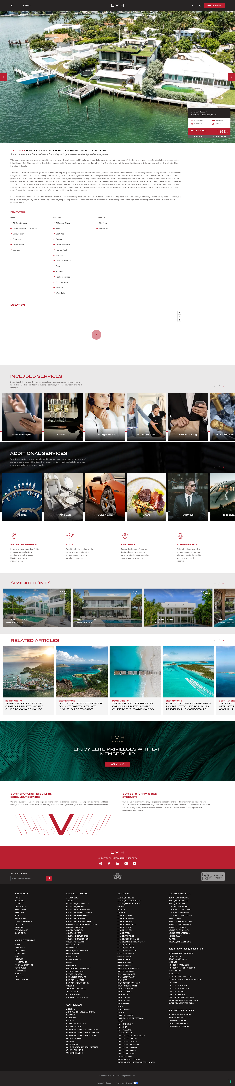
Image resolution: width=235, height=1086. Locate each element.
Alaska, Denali (73, 898)
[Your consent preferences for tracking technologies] (230, 1081)
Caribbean (20, 950)
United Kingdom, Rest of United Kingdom (136, 1062)
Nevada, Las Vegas (74, 974)
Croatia (121, 907)
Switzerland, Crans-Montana (131, 1036)
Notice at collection (104, 1083)
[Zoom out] (179, 316)
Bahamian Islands (177, 1017)
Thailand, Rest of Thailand (181, 997)
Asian (17, 944)
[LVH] (117, 5)
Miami (28, 5)
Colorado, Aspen (74, 933)
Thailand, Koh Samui (178, 985)
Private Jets (20, 918)
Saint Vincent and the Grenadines (82, 1047)
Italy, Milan (123, 995)
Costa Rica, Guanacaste (180, 909)
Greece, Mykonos (125, 962)
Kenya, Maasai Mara (178, 959)
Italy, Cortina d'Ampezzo (129, 983)
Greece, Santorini (126, 971)
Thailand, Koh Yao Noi (179, 988)
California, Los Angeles (77, 904)
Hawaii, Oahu (72, 956)
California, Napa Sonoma (78, 909)
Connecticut (72, 948)
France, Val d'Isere (126, 948)
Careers (19, 924)
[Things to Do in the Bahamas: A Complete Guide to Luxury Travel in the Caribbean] (188, 671)
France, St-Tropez (126, 945)
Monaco (121, 1006)
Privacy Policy (21, 930)
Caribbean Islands (177, 1020)
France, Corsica (125, 921)
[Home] (100, 863)
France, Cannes (125, 915)
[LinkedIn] (117, 863)
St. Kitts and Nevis (74, 1050)
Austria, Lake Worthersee (129, 901)
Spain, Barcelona (125, 1024)
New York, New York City (77, 983)
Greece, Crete (124, 959)
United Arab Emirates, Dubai (181, 1003)
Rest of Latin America (179, 898)
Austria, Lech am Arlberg (129, 904)
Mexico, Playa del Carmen (180, 921)
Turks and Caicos (74, 1053)
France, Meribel (125, 930)
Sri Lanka (173, 982)
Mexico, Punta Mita (177, 927)
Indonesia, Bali (175, 956)
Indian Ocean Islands (178, 1023)
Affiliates (19, 912)
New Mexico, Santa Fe (76, 977)
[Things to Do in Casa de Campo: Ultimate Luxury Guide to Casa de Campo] (28, 671)
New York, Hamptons (75, 980)
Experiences (20, 907)
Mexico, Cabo (175, 918)
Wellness (19, 977)
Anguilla (70, 1009)
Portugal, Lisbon (125, 1015)
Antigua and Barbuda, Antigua (80, 1012)
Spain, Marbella (125, 1033)
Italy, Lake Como (125, 989)
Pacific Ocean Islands (179, 1026)
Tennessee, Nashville (76, 989)
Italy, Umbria (123, 1003)
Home (17, 898)
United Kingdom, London (129, 1059)
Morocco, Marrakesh (179, 965)
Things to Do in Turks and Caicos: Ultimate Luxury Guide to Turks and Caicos (133, 706)
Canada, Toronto (74, 927)
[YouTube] (134, 863)
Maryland (71, 965)
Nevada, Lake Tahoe (75, 971)
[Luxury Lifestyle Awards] (213, 876)
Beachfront (20, 947)
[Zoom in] (179, 312)
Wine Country (21, 980)
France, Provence (126, 936)
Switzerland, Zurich (127, 1053)
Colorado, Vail (73, 945)
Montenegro (123, 1009)
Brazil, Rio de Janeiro (178, 901)
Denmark (122, 909)
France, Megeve (125, 927)
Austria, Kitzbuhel (126, 898)
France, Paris (124, 933)
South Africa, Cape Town (180, 977)
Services (19, 904)
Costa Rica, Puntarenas (179, 912)
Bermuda (70, 1021)
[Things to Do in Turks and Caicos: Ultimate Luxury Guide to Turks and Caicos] (135, 671)
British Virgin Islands (76, 1024)
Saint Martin (72, 1044)
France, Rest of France (128, 939)
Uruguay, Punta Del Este (180, 942)
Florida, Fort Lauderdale (78, 951)
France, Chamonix (126, 918)
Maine (69, 962)
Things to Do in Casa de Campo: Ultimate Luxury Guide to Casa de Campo (24, 706)
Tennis (18, 974)
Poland (121, 1012)
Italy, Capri (122, 980)
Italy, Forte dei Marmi (127, 986)
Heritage (19, 959)
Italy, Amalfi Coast (126, 974)
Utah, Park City (73, 995)
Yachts (18, 915)
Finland (121, 912)
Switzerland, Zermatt (128, 1050)
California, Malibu (74, 907)
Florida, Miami (72, 953)
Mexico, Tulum (175, 936)
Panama (172, 939)
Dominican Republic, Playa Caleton (82, 1032)
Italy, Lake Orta (125, 992)
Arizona (70, 901)
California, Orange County (79, 912)
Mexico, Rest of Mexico (179, 933)
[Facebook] (109, 863)
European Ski (21, 953)
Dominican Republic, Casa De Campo (82, 1029)
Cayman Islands (73, 1026)
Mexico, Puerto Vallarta (180, 924)
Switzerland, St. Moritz (128, 1044)
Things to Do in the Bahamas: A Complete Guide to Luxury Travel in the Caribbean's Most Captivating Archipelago (188, 709)
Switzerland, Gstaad (127, 1042)
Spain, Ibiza (122, 1027)
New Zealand (175, 971)
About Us (19, 927)
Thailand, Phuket (176, 991)
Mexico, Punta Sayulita (179, 930)
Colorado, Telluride (75, 942)
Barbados (71, 1018)
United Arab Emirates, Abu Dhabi (183, 1000)
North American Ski (24, 965)
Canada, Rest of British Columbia (81, 924)
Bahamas (70, 1015)
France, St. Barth (74, 1038)
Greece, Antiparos (126, 953)
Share (199, 136)
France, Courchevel (127, 924)
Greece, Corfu (124, 956)
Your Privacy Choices (124, 1083)
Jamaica (70, 1041)
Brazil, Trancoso (177, 904)
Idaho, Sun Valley (74, 959)
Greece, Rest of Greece (128, 968)
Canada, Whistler (74, 930)
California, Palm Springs (77, 915)
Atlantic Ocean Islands (180, 1014)
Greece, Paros (124, 965)
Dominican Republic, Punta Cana (81, 1035)
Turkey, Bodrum (125, 1056)
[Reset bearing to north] (179, 320)
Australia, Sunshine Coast (181, 953)
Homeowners (21, 909)
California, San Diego (76, 918)
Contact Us (20, 933)
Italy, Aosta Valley (126, 977)
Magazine (19, 901)
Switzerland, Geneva (127, 1039)
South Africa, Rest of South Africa (185, 980)
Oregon (70, 986)
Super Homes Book (23, 921)
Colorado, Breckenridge (77, 939)
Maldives (173, 962)
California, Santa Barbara (78, 921)
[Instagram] (126, 863)
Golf (17, 956)
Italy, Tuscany (124, 1000)
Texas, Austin (72, 992)
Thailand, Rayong (177, 994)
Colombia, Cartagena (179, 907)
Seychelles (174, 974)
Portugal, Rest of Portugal (131, 1018)
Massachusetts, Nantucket (78, 968)
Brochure (221, 136)
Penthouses (20, 968)
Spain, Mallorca (125, 1030)
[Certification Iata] (117, 879)
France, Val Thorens (127, 951)
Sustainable (20, 971)
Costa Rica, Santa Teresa (180, 915)
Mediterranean (22, 962)
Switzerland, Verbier (127, 1047)
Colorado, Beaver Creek (77, 936)
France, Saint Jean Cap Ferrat (131, 942)
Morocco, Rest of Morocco (182, 968)
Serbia (120, 1021)
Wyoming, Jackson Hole (77, 998)
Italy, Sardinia (124, 998)
